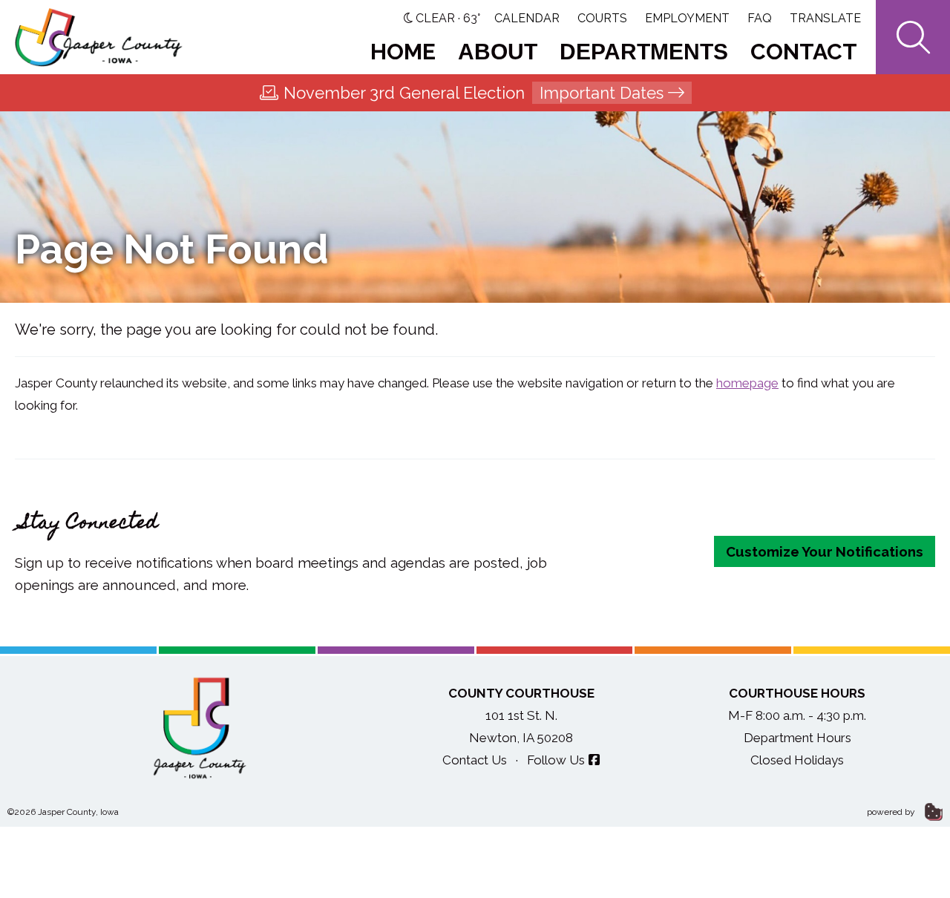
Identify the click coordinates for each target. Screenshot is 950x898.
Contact (803, 52)
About (497, 51)
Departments (644, 51)
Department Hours (797, 737)
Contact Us (474, 760)
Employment (687, 18)
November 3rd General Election (473, 92)
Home (403, 52)
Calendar (527, 18)
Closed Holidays (797, 760)
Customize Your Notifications (824, 551)
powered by (892, 812)
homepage (747, 383)
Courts (602, 18)
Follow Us (556, 760)
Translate (825, 18)
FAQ (759, 18)
